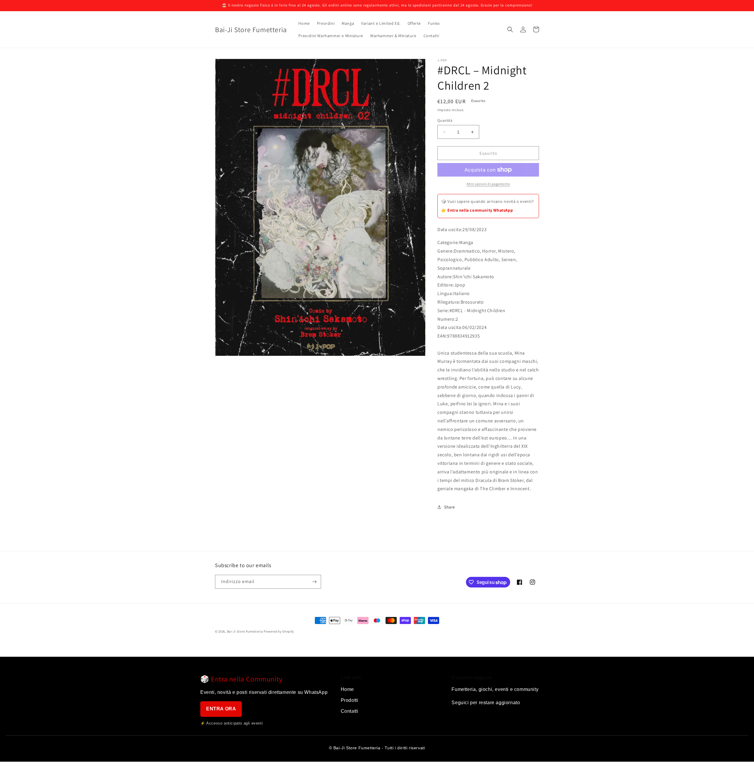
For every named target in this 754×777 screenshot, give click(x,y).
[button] (510, 29)
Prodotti (349, 700)
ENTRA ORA (221, 708)
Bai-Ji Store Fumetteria (245, 631)
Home (347, 689)
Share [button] (449, 507)
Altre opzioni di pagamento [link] (488, 184)
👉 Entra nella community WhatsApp (477, 210)
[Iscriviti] (314, 582)
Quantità (444, 120)
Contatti (349, 711)
